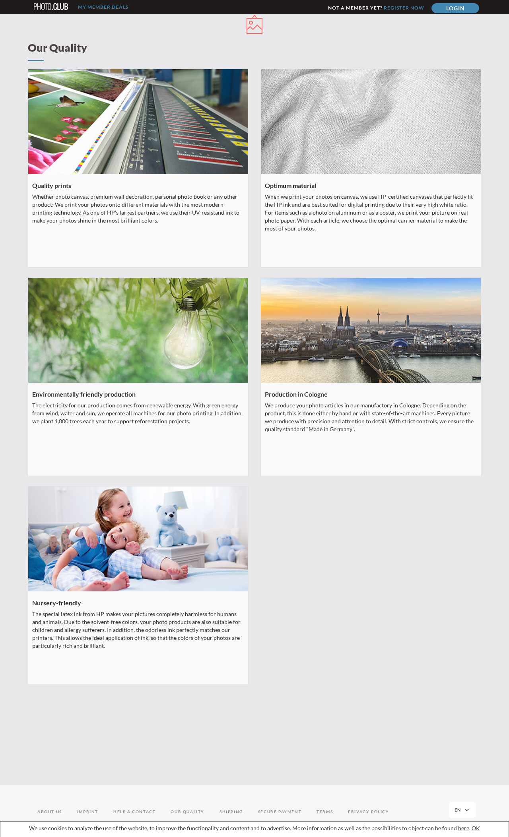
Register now (404, 8)
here (463, 828)
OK (476, 828)
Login (455, 8)
